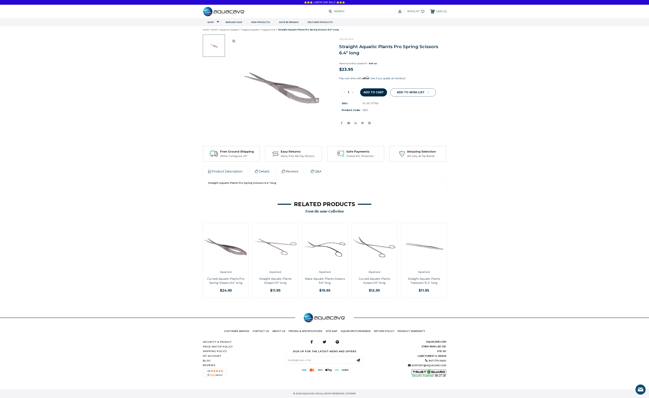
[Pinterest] (369, 123)
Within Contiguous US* (233, 156)
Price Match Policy (218, 346)
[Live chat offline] (640, 389)
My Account (212, 355)
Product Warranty (411, 331)
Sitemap (351, 393)
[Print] (355, 123)
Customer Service (236, 331)
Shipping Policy (215, 351)
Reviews (209, 365)
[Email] (348, 123)
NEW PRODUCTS (260, 22)
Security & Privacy (217, 341)
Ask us (373, 63)
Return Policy (384, 331)
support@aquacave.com (428, 365)
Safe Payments (357, 151)
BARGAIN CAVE (234, 22)
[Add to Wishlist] (229, 265)
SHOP (210, 22)
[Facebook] (341, 123)
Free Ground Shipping (237, 151)
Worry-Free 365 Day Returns (297, 156)
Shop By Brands (288, 22)
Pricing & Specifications (305, 331)
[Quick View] (222, 265)
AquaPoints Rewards (356, 331)
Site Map (331, 331)
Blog (207, 360)
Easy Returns (291, 151)
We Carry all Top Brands (421, 156)
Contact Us (261, 331)
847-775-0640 (437, 360)
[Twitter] (362, 123)
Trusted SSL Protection (360, 156)
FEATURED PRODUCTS (320, 22)
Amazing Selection (421, 151)
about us (278, 331)
